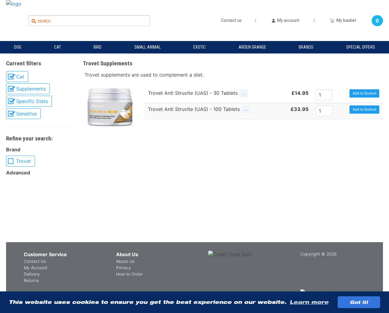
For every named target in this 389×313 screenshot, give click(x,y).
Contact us (231, 20)
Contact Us (35, 261)
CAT (57, 47)
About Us (127, 254)
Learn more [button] (309, 302)
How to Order (129, 274)
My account (287, 20)
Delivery (32, 274)
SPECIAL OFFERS (360, 47)
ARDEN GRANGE (252, 47)
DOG (17, 47)
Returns (31, 280)
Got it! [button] (359, 302)
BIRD (98, 47)
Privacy (123, 267)
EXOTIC (199, 47)
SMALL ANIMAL (147, 47)
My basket (345, 20)
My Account (35, 267)
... (243, 93)
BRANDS (306, 47)
